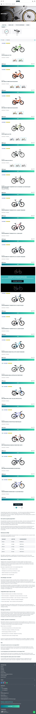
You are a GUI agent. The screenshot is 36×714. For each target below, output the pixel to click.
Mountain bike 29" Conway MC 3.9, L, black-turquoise (13, 210)
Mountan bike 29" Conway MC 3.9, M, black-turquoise (13, 256)
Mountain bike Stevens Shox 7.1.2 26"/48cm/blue (12, 491)
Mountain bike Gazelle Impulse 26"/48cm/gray (12, 375)
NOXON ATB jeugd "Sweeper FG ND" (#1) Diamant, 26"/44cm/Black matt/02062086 (16, 187)
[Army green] (12, 165)
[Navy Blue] (12, 139)
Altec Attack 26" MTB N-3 (7, 160)
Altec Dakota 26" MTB (6, 134)
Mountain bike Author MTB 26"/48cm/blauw (11, 421)
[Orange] (15, 60)
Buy (18, 92)
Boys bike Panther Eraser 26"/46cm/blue (11, 468)
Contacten (2, 671)
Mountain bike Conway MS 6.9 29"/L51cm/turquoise (13, 351)
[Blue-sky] (23, 86)
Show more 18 (18, 504)
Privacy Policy (3, 672)
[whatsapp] (7, 682)
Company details (4, 675)
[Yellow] (12, 86)
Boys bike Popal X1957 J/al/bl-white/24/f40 (12, 398)
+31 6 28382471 (5, 690)
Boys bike (3, 80)
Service (2, 666)
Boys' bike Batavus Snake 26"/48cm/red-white (12, 445)
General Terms (3, 677)
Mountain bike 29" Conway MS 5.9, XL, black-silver (13, 328)
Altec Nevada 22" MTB (6, 55)
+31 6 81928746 (4, 688)
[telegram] (3, 682)
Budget (3, 27)
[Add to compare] (32, 63)
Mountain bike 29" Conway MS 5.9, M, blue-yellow (12, 305)
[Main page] (18, 1)
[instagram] (5, 682)
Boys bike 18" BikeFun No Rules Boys (10, 107)
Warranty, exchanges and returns (6, 674)
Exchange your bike (17, 281)
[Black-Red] (17, 139)
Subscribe (10, 706)
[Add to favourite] (33, 63)
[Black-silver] (23, 165)
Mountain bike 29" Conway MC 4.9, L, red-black (12, 233)
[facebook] (1, 682)
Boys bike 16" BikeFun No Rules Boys (10, 81)
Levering (2, 669)
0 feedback (7, 57)
